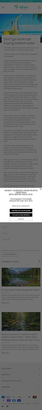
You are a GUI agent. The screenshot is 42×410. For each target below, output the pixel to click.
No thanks (21, 219)
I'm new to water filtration (21, 215)
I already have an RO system (21, 210)
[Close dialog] (41, 189)
